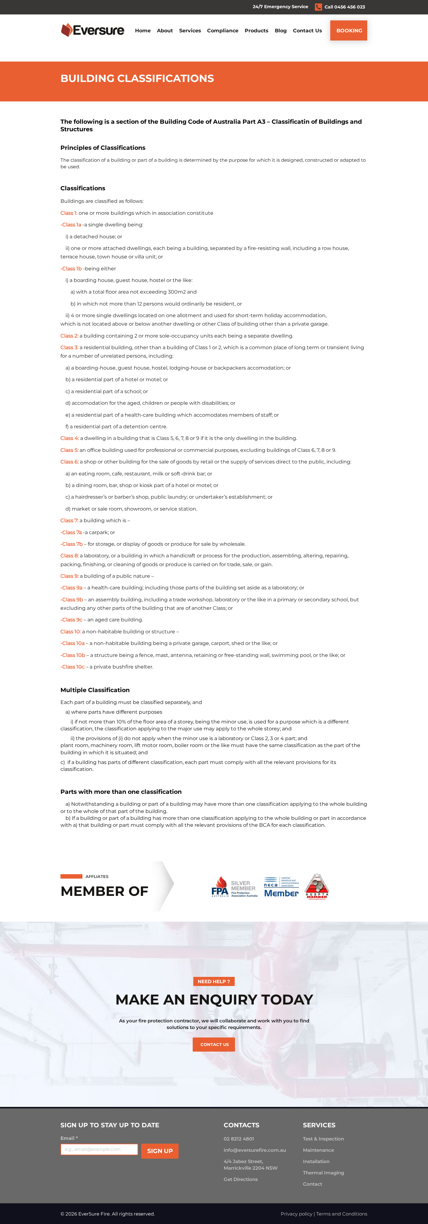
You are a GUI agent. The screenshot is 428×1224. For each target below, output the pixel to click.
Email (69, 1138)
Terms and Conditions (341, 1214)
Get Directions (241, 1179)
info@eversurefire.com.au (255, 1150)
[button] (190, 30)
